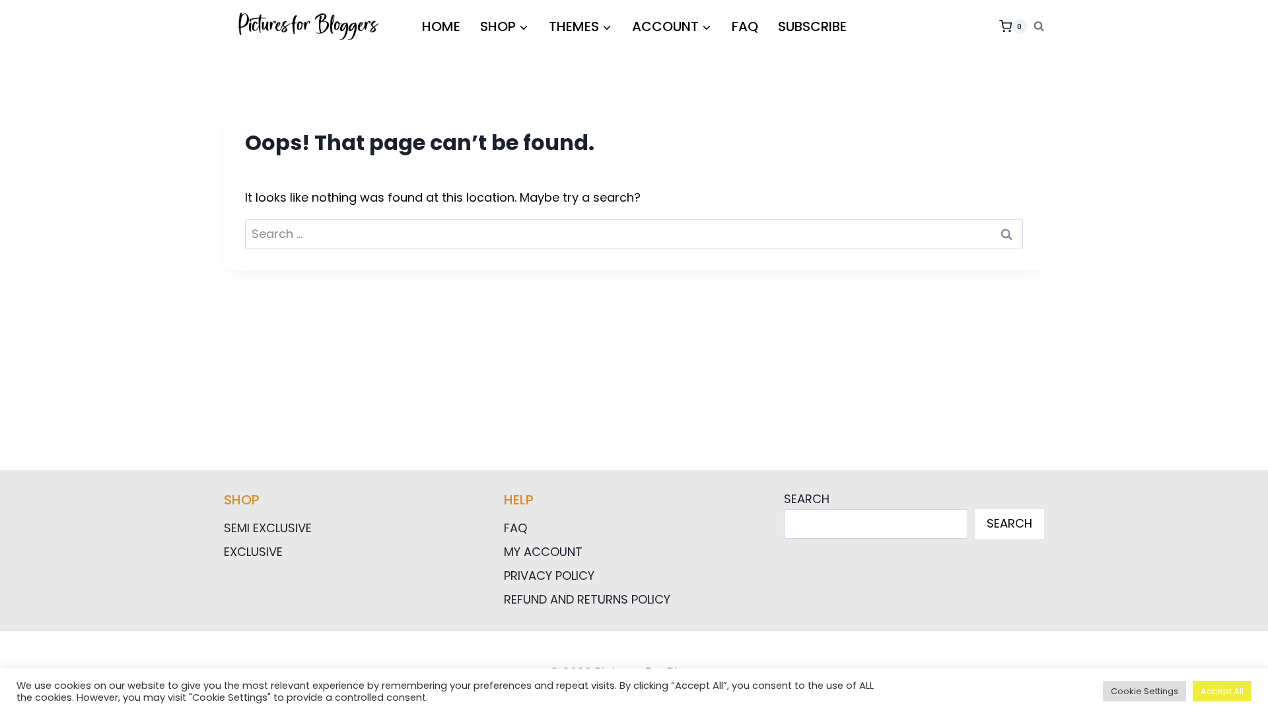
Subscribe (812, 26)
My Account (543, 551)
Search (806, 499)
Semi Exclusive (268, 528)
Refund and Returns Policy (587, 599)
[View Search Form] (1039, 26)
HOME (441, 26)
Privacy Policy (549, 575)
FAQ (745, 26)
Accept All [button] (1222, 691)
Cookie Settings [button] (1144, 691)
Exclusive (253, 551)
